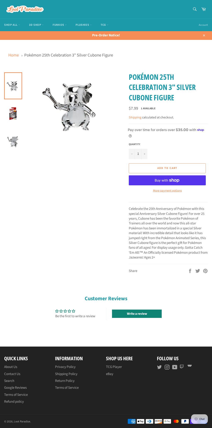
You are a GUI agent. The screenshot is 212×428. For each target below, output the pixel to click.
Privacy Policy (65, 366)
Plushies (83, 25)
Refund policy (14, 401)
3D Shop (35, 25)
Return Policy (65, 380)
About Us (10, 366)
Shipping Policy (66, 373)
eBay (109, 373)
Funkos (59, 25)
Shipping (135, 117)
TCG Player (114, 366)
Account (203, 25)
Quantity (134, 144)
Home (13, 55)
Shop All (11, 25)
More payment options (167, 191)
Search (9, 380)
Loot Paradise (22, 421)
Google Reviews (15, 387)
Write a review (137, 313)
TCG (104, 25)
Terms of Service (16, 394)
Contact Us (12, 373)
